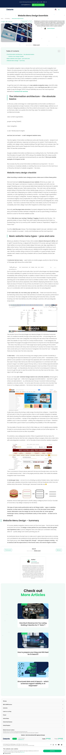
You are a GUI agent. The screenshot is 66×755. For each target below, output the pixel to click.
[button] (22, 753)
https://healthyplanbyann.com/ (12, 269)
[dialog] (33, 751)
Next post (59, 550)
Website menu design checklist (16, 56)
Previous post (8, 550)
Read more (22, 752)
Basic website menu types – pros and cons (18, 58)
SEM (44, 2)
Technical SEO (24, 21)
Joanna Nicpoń (34, 561)
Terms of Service (29, 745)
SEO (41, 2)
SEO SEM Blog (7, 18)
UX (30, 21)
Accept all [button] (52, 750)
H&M (11, 332)
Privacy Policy (22, 745)
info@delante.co (27, 4)
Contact (14, 738)
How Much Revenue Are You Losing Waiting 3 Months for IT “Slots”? (33, 624)
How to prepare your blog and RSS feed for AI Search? (33, 653)
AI (46, 2)
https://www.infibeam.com (14, 410)
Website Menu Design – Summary (16, 60)
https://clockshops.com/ (12, 469)
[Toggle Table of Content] (58, 51)
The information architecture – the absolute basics (20, 54)
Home (2, 18)
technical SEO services (21, 91)
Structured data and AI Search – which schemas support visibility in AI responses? (33, 683)
